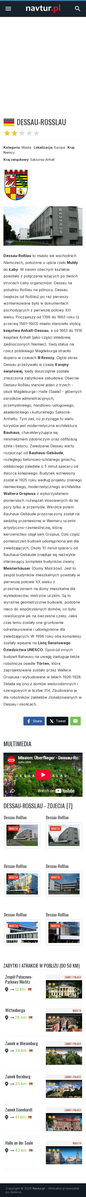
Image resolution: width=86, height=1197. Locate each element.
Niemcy (9, 152)
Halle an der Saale (19, 1143)
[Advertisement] (43, 62)
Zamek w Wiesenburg (21, 1043)
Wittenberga (15, 1010)
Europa (59, 147)
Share (37, 721)
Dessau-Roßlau (15, 817)
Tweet (60, 721)
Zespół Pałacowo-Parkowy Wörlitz (19, 979)
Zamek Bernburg (18, 1076)
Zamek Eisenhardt (19, 1110)
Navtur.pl (39, 1188)
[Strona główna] (43, 11)
